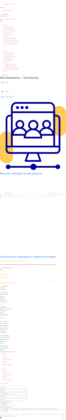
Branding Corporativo (9, 26)
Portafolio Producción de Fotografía (12, 41)
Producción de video (9, 32)
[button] (33, 49)
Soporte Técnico (6, 357)
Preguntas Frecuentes (7, 359)
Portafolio (5, 353)
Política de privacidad (7, 364)
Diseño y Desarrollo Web (10, 28)
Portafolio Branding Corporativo (11, 38)
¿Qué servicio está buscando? (6, 407)
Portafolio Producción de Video (11, 43)
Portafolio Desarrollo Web (10, 40)
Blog (4, 45)
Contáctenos (5, 361)
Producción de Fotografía (10, 30)
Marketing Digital (8, 34)
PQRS (4, 363)
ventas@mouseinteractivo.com (54, 281)
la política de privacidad (14, 415)
